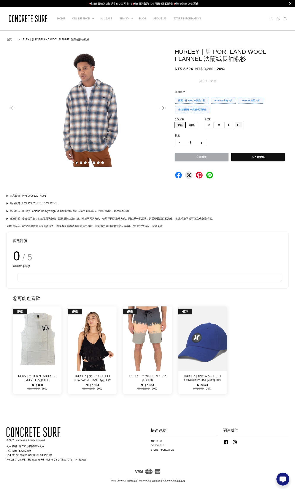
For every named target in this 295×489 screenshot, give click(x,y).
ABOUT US (160, 18)
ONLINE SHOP (81, 18)
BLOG (142, 18)
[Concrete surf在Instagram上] (235, 444)
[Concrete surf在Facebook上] (226, 444)
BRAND (124, 18)
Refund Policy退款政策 (173, 480)
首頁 (9, 39)
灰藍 (180, 125)
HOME (61, 18)
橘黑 (192, 125)
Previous (12, 108)
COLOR (179, 119)
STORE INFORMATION (187, 18)
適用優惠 (180, 91)
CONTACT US (158, 445)
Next (162, 108)
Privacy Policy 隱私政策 (149, 480)
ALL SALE (106, 18)
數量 (177, 135)
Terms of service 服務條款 (123, 480)
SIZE (208, 119)
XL (238, 125)
